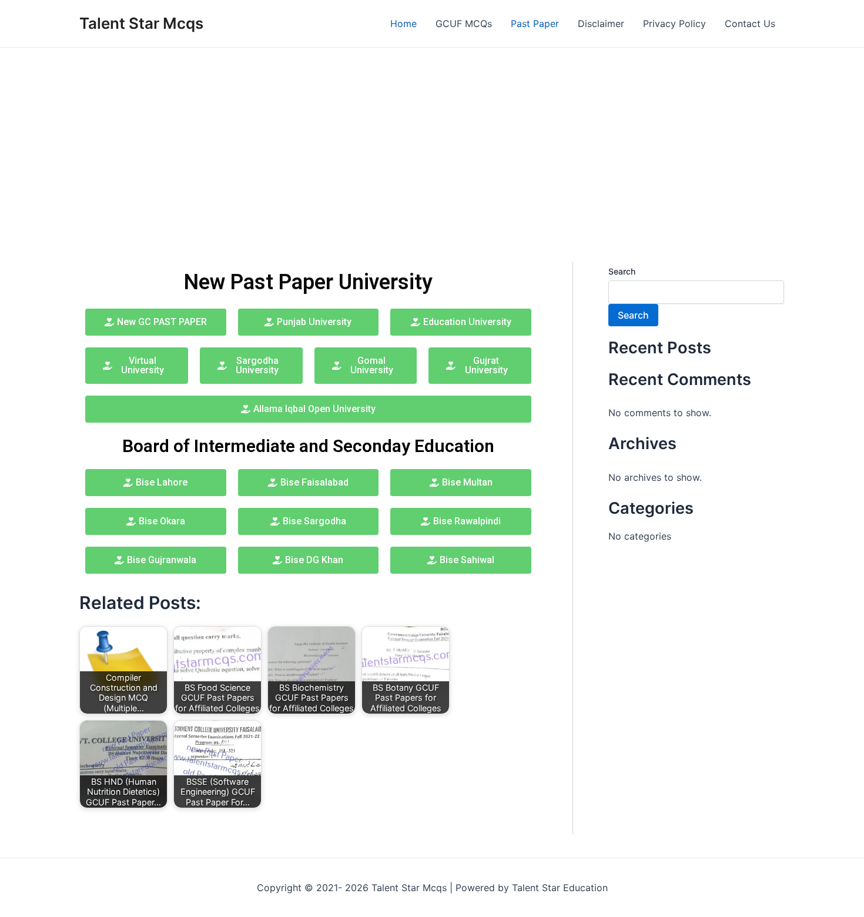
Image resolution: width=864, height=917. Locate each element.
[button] (308, 322)
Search (621, 271)
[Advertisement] (432, 135)
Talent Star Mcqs (141, 23)
